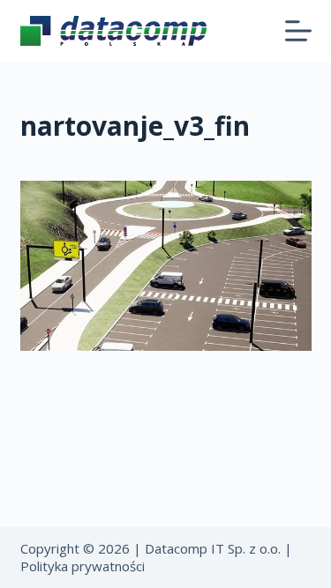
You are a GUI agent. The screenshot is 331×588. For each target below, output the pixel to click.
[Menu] (298, 31)
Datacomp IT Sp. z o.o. (213, 548)
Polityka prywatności (82, 566)
